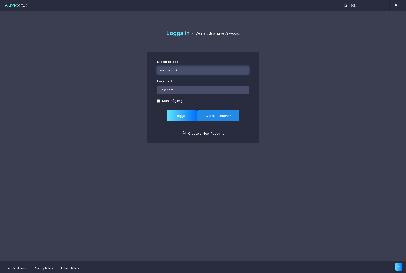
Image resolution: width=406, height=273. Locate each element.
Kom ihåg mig (172, 101)
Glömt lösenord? (218, 116)
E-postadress (167, 62)
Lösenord (164, 81)
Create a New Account (205, 133)
